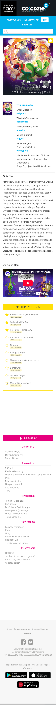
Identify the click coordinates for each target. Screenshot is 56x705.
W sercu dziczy (12, 563)
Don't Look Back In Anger (18, 507)
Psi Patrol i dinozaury (21, 329)
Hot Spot (9, 553)
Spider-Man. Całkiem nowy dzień (25, 314)
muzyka (21, 130)
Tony (7, 491)
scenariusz (22, 121)
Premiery (27, 25)
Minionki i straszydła (20, 383)
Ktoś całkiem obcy (14, 471)
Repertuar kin (31, 20)
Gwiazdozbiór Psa (19, 322)
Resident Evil (11, 540)
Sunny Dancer (12, 458)
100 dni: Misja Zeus (15, 501)
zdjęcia (20, 138)
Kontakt (27, 634)
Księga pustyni (17, 352)
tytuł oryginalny (25, 105)
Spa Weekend (12, 487)
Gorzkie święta (17, 375)
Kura (7, 530)
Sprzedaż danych (22, 629)
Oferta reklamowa (40, 629)
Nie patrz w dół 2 (13, 484)
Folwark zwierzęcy (14, 527)
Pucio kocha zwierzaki (21, 337)
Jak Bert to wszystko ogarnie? (20, 556)
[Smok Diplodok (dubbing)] (7, 108)
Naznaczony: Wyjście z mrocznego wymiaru (25, 360)
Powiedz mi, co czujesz (17, 536)
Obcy (7, 533)
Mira (7, 478)
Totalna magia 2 (13, 517)
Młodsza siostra (13, 481)
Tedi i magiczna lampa (16, 543)
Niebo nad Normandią (16, 513)
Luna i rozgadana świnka (17, 559)
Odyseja (14, 345)
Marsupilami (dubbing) (16, 510)
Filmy (44, 20)
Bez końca (10, 504)
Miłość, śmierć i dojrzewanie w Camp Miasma (28, 474)
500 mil (9, 468)
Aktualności (14, 20)
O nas (9, 629)
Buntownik (15, 367)
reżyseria (22, 113)
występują (22, 150)
